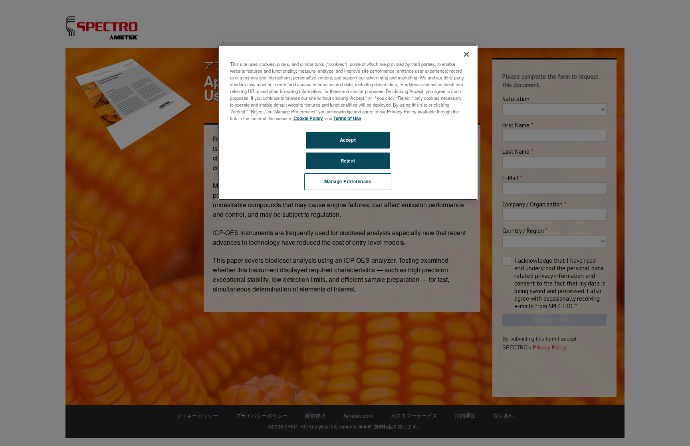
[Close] (466, 54)
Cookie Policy (308, 118)
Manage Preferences (347, 181)
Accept (348, 140)
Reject (348, 160)
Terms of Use (347, 118)
